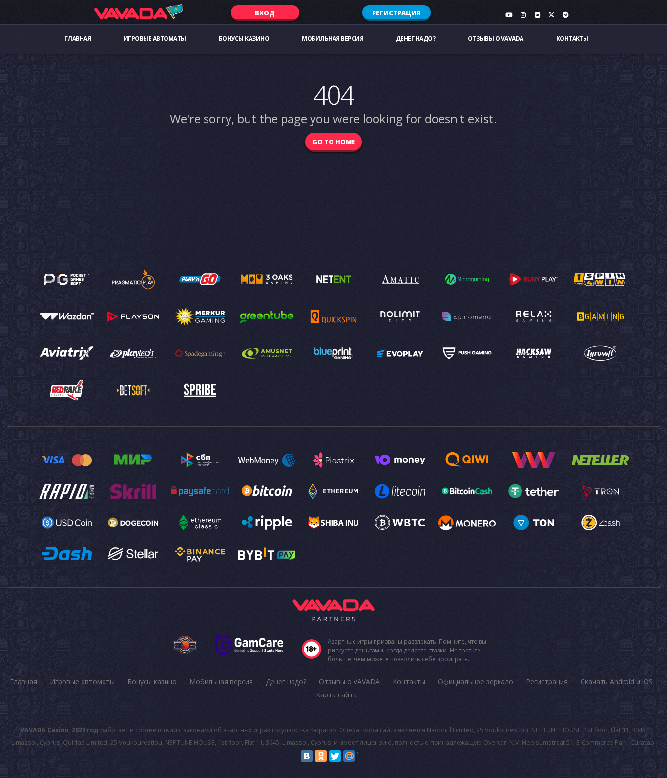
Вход (265, 12)
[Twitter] (335, 756)
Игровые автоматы (155, 38)
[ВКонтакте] (307, 756)
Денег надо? (416, 38)
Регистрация (396, 12)
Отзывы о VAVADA (495, 38)
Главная (77, 38)
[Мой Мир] (349, 756)
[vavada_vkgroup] (537, 14)
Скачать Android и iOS (617, 681)
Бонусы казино (244, 38)
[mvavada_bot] (565, 14)
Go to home (334, 141)
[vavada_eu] (551, 14)
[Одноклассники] (321, 756)
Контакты (572, 38)
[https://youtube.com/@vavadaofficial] (509, 14)
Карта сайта (336, 694)
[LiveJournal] (363, 756)
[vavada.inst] (523, 14)
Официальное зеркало (475, 681)
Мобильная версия (332, 38)
